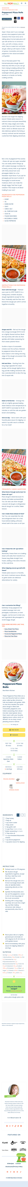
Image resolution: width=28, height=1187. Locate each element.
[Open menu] (22, 3)
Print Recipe (15, 730)
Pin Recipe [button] (15, 735)
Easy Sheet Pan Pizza (12, 629)
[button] (2, 8)
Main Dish (11, 10)
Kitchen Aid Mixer (9, 779)
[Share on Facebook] (18, 18)
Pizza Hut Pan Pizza (11, 636)
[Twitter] (18, 1126)
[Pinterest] (13, 1126)
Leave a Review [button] (16, 991)
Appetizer (4, 10)
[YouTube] (21, 1126)
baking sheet (20, 783)
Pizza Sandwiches (10, 631)
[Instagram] (10, 1126)
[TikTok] (15, 1126)
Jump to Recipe (6, 19)
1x (18, 815)
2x (20, 815)
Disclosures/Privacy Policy (14, 1167)
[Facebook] (7, 1126)
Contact (18, 1163)
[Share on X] (15, 18)
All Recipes (10, 1163)
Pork (16, 10)
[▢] (4, 818)
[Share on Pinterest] (22, 18)
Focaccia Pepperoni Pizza (13, 634)
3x (23, 815)
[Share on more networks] (15, 21)
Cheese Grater (14, 790)
